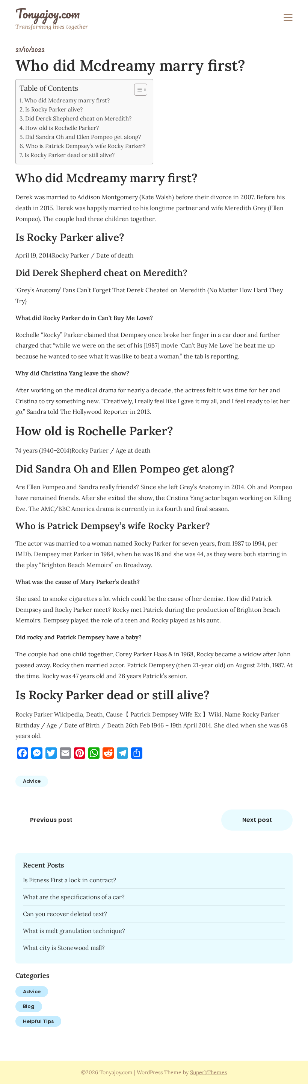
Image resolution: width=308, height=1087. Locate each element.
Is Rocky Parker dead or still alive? (69, 155)
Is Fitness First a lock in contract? (69, 880)
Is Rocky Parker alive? (54, 109)
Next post (257, 820)
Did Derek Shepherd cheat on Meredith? (78, 118)
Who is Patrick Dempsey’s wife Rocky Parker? (85, 145)
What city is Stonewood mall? (64, 947)
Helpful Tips (38, 1021)
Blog (29, 1006)
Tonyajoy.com (47, 13)
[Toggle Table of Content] (136, 89)
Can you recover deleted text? (65, 914)
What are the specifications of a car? (74, 897)
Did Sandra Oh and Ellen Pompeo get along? (83, 136)
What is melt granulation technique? (74, 931)
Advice (32, 781)
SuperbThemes (208, 1072)
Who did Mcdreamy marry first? (67, 100)
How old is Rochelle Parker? (62, 127)
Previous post (51, 820)
